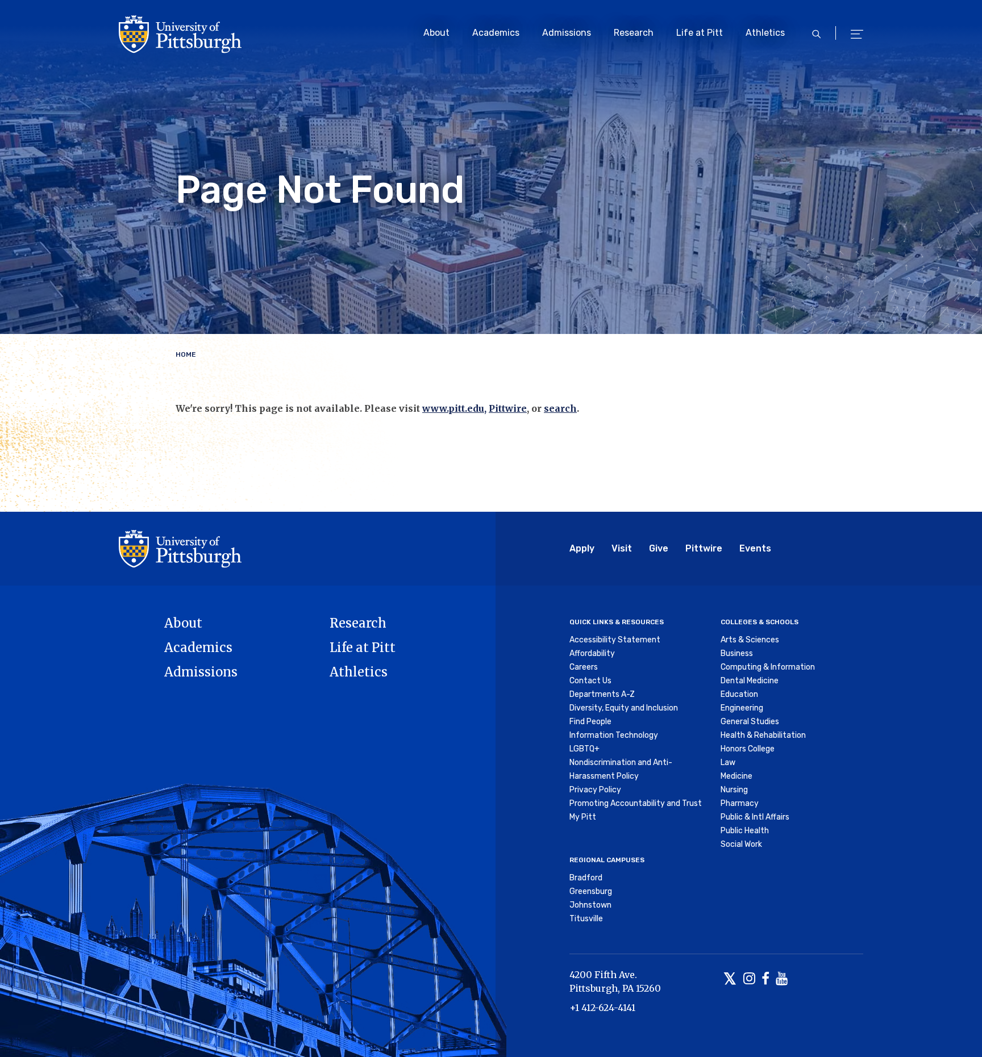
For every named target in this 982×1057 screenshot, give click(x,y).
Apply (581, 548)
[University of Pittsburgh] (180, 549)
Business (737, 653)
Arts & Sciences (750, 640)
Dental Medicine (750, 681)
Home (186, 354)
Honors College (748, 749)
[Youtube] (782, 979)
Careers (583, 667)
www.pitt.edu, (454, 408)
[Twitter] (730, 979)
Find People (590, 721)
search (560, 408)
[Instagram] (749, 979)
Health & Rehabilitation (763, 735)
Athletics (765, 32)
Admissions (566, 32)
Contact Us (590, 681)
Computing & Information (768, 667)
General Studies (750, 721)
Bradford (585, 878)
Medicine (736, 776)
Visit (621, 548)
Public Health (745, 830)
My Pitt (582, 817)
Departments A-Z (602, 694)
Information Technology (613, 735)
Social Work (741, 844)
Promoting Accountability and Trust (635, 803)
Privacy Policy (595, 790)
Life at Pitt (699, 32)
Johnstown (590, 905)
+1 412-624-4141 (602, 1007)
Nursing (734, 790)
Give (658, 548)
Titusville (586, 919)
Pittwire (508, 408)
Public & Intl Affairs (755, 817)
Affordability (592, 653)
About (436, 32)
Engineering (742, 708)
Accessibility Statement (614, 640)
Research (634, 32)
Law (728, 762)
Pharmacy (740, 803)
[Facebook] (765, 979)
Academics (495, 32)
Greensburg (590, 891)
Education (739, 694)
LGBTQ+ (584, 749)
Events (755, 548)
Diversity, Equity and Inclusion (623, 708)
